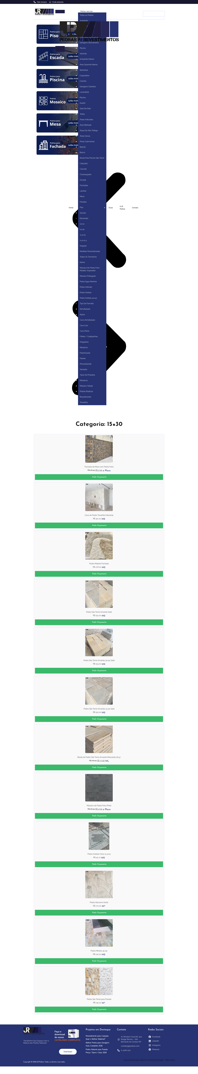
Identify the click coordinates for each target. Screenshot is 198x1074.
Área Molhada (85, 125)
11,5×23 (82, 235)
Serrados (83, 369)
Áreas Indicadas (86, 119)
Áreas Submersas (87, 141)
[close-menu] (60, 49)
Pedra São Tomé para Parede (99, 999)
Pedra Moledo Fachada (99, 564)
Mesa (82, 196)
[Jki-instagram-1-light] (160, 2)
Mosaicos (84, 347)
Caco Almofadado (87, 320)
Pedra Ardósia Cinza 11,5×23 (99, 854)
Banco (82, 152)
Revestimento (85, 397)
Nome (82, 262)
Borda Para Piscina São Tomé (92, 158)
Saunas (83, 213)
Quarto (82, 103)
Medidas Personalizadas (90, 251)
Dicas (111, 207)
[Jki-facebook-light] (157, 2)
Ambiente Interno (87, 59)
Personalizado (85, 364)
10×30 (82, 229)
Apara (82, 314)
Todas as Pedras (87, 15)
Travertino (84, 402)
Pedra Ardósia (85, 292)
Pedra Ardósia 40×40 (88, 298)
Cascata (83, 169)
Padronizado (85, 353)
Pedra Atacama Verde (99, 902)
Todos (82, 114)
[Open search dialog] (161, 8)
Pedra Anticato (86, 287)
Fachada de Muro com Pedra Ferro (99, 467)
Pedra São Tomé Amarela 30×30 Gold (99, 660)
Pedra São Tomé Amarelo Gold (99, 612)
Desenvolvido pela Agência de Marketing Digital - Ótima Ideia (149, 1060)
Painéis (83, 358)
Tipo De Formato (87, 303)
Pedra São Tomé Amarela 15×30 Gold (99, 709)
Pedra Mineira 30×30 (99, 951)
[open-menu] (60, 11)
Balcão (83, 147)
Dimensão (84, 218)
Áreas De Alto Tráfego (89, 130)
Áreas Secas (85, 136)
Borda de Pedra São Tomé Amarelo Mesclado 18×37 (99, 757)
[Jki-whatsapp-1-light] (163, 2)
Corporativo (84, 75)
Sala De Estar (85, 108)
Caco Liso (84, 325)
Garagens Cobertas (88, 86)
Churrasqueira (85, 174)
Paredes (83, 202)
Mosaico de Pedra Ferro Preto (99, 806)
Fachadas (84, 185)
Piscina (83, 48)
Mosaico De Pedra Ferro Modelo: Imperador (90, 269)
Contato (135, 207)
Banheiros (84, 70)
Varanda (83, 54)
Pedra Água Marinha (88, 281)
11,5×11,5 (83, 240)
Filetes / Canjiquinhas (89, 336)
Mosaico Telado (86, 386)
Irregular (83, 246)
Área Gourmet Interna (89, 65)
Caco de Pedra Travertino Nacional (99, 515)
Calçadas (84, 163)
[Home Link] (89, 44)
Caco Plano (84, 331)
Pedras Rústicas (86, 391)
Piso (81, 207)
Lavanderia (84, 92)
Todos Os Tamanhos (88, 257)
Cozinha (83, 81)
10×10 (82, 224)
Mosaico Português (88, 276)
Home (71, 207)
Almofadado (85, 309)
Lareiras (83, 191)
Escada (83, 180)
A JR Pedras (122, 207)
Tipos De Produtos (87, 375)
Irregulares (84, 342)
